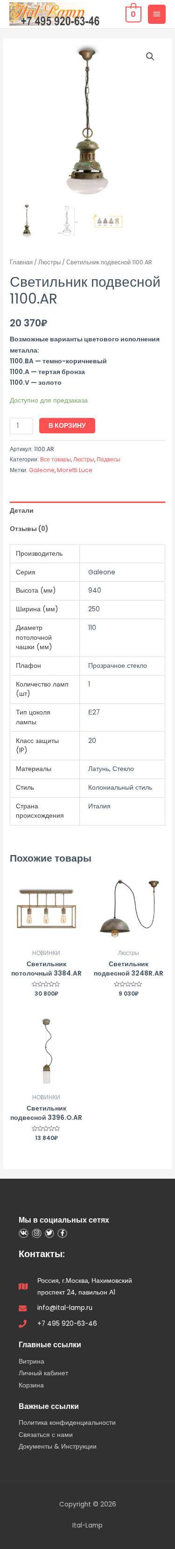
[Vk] (23, 1233)
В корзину (67, 425)
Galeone (42, 470)
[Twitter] (50, 1233)
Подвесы (108, 459)
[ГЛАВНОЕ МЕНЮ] (157, 14)
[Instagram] (37, 1233)
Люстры (49, 262)
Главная (21, 262)
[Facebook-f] (62, 1233)
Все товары (55, 459)
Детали (22, 510)
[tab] (87, 511)
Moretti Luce (74, 470)
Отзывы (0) (29, 528)
